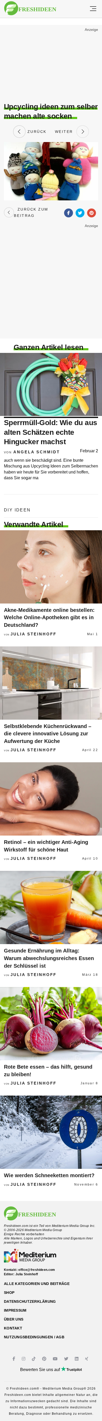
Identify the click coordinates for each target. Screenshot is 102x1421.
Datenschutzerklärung (30, 1301)
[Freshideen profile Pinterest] (45, 1359)
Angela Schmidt (36, 452)
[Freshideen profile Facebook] (14, 1359)
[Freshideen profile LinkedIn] (77, 1359)
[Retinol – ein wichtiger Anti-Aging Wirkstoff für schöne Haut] (51, 799)
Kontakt (13, 1328)
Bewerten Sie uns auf (40, 1369)
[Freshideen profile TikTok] (34, 1359)
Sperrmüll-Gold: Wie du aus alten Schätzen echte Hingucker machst (50, 432)
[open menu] (93, 9)
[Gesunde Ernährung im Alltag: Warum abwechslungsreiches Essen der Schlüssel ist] (51, 907)
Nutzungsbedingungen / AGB (34, 1337)
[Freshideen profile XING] (87, 1359)
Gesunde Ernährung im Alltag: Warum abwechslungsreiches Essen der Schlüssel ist (49, 958)
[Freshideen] (30, 8)
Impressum (15, 1310)
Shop (9, 1292)
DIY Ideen (17, 510)
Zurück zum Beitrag (31, 212)
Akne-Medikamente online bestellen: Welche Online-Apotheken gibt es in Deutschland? (49, 617)
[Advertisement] (51, 64)
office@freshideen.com (36, 1270)
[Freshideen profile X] (67, 1359)
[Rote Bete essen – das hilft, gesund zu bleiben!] (51, 1023)
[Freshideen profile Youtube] (56, 1359)
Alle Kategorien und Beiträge (37, 1284)
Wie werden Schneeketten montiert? (49, 1175)
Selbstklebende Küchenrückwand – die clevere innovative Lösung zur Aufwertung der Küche (47, 733)
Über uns (13, 1319)
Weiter (65, 131)
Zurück (36, 131)
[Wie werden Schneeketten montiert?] (51, 1132)
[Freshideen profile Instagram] (24, 1359)
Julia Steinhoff (33, 634)
